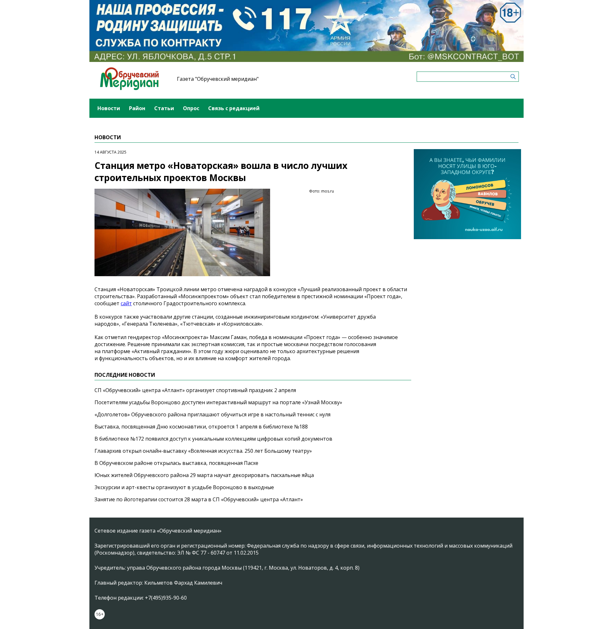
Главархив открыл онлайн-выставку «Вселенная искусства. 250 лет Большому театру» (203, 450)
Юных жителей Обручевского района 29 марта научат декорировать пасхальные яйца (204, 475)
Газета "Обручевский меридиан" (218, 78)
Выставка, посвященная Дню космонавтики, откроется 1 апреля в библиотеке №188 (201, 426)
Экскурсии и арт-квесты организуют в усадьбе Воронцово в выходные (184, 487)
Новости (108, 108)
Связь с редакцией (234, 108)
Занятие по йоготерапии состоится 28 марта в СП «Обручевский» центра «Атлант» (199, 499)
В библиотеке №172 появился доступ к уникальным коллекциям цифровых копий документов (213, 438)
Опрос (191, 108)
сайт (126, 303)
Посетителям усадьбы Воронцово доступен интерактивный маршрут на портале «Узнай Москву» (218, 402)
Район (137, 108)
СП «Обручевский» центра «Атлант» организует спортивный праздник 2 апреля (195, 390)
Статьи (164, 108)
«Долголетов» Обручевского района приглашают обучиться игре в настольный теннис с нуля (212, 414)
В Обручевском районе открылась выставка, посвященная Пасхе (176, 462)
